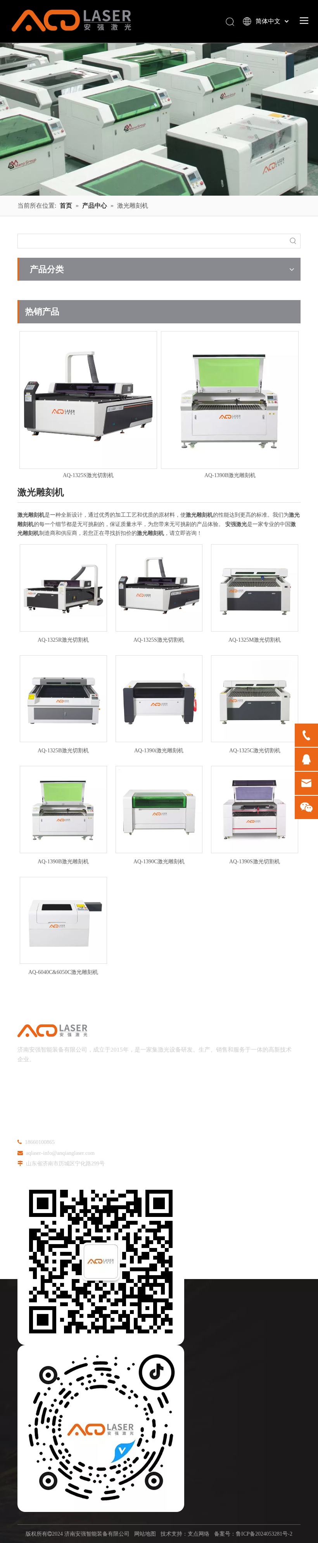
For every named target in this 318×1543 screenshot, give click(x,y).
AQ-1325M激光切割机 (254, 640)
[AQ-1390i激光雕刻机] (229, 400)
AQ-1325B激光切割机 (63, 750)
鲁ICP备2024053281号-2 (264, 1534)
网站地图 (145, 1534)
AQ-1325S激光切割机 (158, 640)
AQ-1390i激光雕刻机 (229, 475)
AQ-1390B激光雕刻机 (88, 475)
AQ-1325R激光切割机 (63, 640)
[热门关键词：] (293, 241)
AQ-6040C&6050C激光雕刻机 (63, 972)
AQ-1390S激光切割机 (254, 861)
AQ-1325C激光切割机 (254, 750)
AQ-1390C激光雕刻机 (159, 861)
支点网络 (198, 1534)
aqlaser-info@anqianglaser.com (60, 1153)
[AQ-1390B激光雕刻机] (88, 400)
